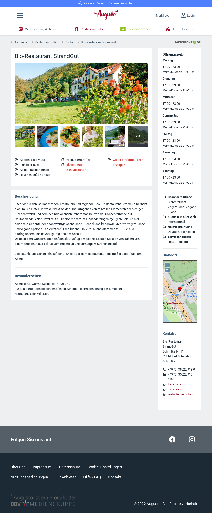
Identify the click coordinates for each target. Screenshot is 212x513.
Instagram (175, 389)
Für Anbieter (65, 477)
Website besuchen (180, 394)
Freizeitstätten (182, 29)
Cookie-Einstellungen (104, 467)
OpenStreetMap (174, 303)
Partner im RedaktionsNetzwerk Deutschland (109, 3)
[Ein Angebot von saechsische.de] (188, 41)
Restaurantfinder (46, 42)
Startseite (20, 42)
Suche (69, 42)
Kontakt (114, 477)
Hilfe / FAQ (92, 477)
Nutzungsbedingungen (29, 477)
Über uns (18, 467)
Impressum (42, 467)
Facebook (174, 384)
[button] (20, 15)
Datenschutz (69, 467)
